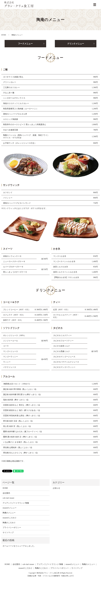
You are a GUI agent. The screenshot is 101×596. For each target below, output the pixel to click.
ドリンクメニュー (75, 43)
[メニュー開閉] (94, 4)
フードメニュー (25, 43)
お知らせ (56, 488)
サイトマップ (8, 533)
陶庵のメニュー (9, 513)
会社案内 (6, 493)
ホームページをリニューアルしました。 (19, 546)
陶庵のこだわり (9, 523)
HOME (3, 35)
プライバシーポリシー (12, 528)
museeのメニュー (9, 508)
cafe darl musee (8, 498)
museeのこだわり (9, 518)
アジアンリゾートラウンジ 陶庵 (16, 503)
